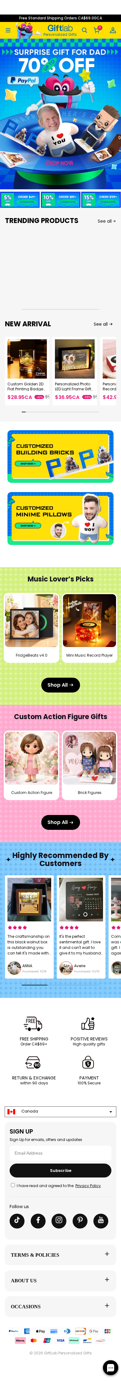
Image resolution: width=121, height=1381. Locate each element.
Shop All (57, 684)
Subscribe (60, 1170)
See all (105, 221)
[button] (8, 30)
